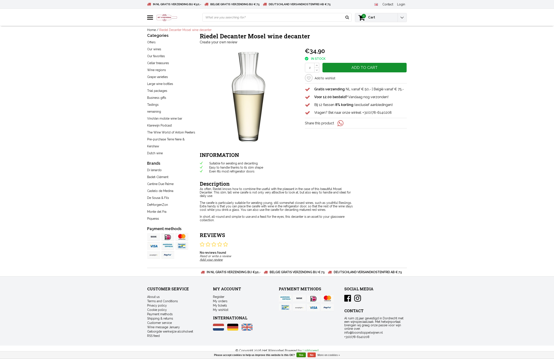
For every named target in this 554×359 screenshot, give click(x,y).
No (311, 355)
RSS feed (153, 336)
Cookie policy (157, 310)
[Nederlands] (218, 329)
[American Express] (167, 246)
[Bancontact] (181, 246)
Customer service (159, 323)
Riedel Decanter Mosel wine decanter (185, 30)
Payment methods (160, 314)
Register (218, 297)
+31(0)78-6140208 (356, 337)
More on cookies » (328, 355)
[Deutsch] (232, 329)
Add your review (211, 259)
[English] (376, 4)
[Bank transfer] (153, 237)
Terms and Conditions (162, 301)
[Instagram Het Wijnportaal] (357, 300)
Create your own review (218, 42)
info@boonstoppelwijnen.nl (363, 332)
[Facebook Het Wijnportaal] (347, 300)
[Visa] (153, 246)
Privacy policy (157, 305)
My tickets (220, 305)
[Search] (347, 17)
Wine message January (163, 327)
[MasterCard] (181, 237)
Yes (301, 355)
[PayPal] (153, 255)
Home (151, 30)
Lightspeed (311, 350)
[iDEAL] (167, 237)
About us (153, 297)
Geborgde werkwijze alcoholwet (170, 331)
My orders (220, 301)
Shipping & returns (160, 318)
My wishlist (220, 310)
